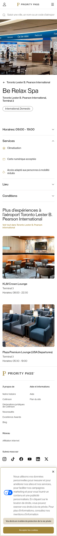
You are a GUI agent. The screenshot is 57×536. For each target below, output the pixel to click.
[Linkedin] (38, 459)
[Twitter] (46, 459)
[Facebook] (21, 459)
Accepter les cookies (28, 530)
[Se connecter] (4, 4)
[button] (25, 70)
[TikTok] (13, 459)
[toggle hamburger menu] (52, 4)
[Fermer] (53, 471)
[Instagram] (4, 459)
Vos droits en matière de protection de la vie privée (28, 521)
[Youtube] (30, 459)
